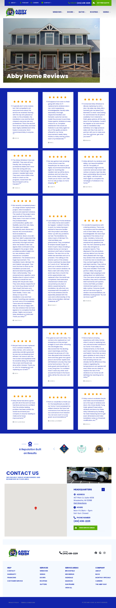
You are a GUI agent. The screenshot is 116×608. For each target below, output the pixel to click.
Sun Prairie (69, 584)
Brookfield (70, 571)
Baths (81, 12)
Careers (36, 3)
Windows (57, 12)
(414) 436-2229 (82, 521)
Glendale (69, 577)
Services (44, 567)
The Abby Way (101, 584)
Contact (47, 3)
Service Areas (71, 567)
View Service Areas (87, 528)
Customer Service (15, 581)
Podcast (25, 3)
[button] (36, 508)
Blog (97, 574)
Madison (69, 581)
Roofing (94, 12)
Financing (11, 577)
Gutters (43, 584)
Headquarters (83, 489)
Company (100, 567)
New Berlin (69, 574)
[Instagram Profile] (104, 553)
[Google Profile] (100, 553)
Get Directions (80, 503)
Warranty (11, 574)
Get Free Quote (103, 3)
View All (68, 587)
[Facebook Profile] (95, 553)
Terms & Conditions (28, 602)
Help (9, 567)
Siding (106, 12)
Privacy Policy (14, 602)
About (13, 3)
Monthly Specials (103, 577)
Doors (70, 12)
